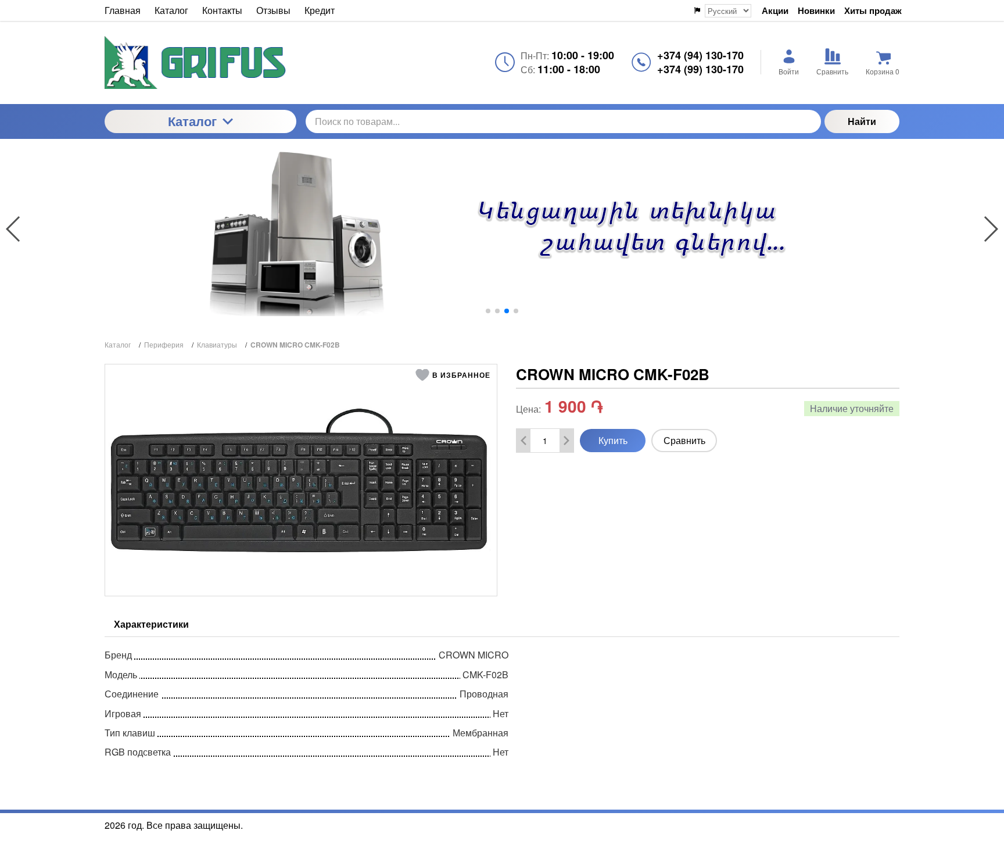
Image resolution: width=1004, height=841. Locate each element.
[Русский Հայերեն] (722, 10)
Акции (775, 11)
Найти (862, 121)
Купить (613, 440)
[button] (488, 311)
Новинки (816, 11)
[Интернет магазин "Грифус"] (200, 62)
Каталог (192, 121)
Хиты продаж (873, 11)
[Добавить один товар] (566, 440)
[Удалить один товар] (523, 440)
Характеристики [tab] (151, 624)
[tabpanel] (502, 701)
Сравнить (684, 440)
